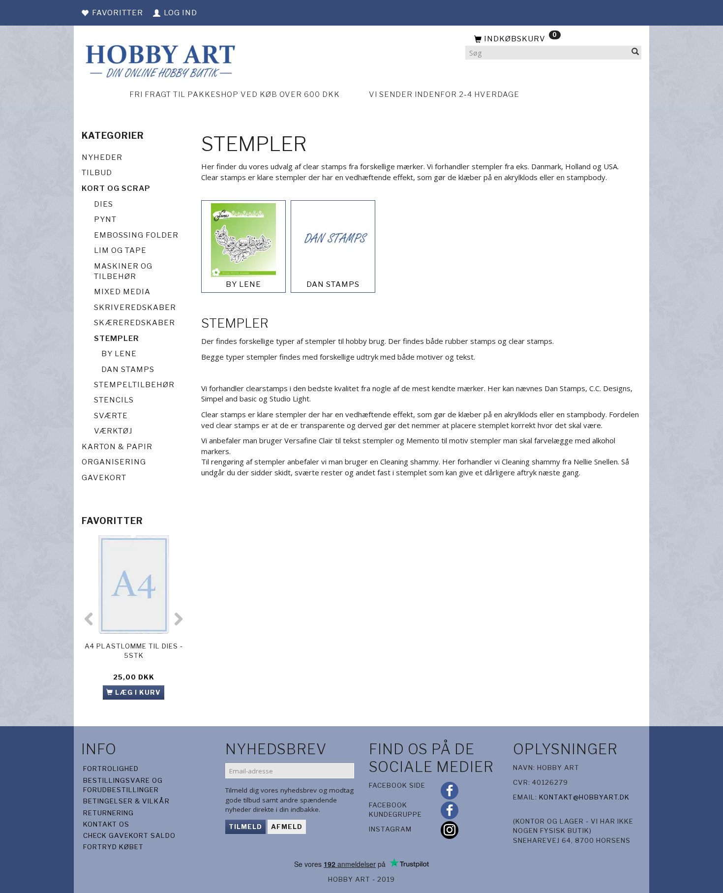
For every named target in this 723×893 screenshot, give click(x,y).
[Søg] (635, 53)
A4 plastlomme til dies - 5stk (134, 650)
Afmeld (286, 827)
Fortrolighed (111, 768)
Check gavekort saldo (129, 835)
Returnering (108, 813)
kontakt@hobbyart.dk (584, 797)
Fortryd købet (113, 847)
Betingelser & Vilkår (126, 801)
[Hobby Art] (159, 59)
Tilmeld (245, 827)
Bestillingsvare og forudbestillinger (123, 785)
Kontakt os (106, 824)
